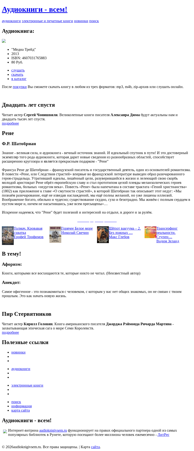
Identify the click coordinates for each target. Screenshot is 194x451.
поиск (94, 21)
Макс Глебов (119, 237)
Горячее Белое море (77, 228)
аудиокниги (11, 21)
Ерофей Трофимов (29, 237)
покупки (20, 87)
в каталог (18, 79)
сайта (95, 447)
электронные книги (27, 385)
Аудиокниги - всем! (34, 9)
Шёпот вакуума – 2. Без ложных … (125, 230)
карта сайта (20, 410)
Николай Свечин (75, 233)
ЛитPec (163, 435)
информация (21, 406)
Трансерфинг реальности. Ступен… (167, 232)
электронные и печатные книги (47, 21)
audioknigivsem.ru (53, 430)
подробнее (10, 123)
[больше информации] (4, 41)
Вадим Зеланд (167, 241)
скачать (17, 74)
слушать (18, 70)
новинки (81, 21)
